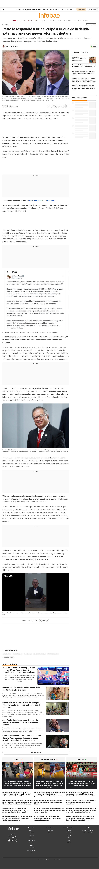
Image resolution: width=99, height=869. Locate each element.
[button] (2, 9)
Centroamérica (69, 9)
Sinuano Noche (77, 20)
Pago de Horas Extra (58, 20)
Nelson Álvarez (13, 46)
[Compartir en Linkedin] (59, 106)
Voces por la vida (25, 20)
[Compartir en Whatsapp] (48, 106)
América (31, 830)
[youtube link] (9, 840)
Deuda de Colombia (39, 654)
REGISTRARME (81, 9)
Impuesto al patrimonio (46, 20)
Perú (62, 9)
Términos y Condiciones (88, 830)
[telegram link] (12, 840)
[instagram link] (16, 837)
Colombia (45, 9)
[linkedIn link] (16, 840)
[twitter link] (12, 837)
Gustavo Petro (17, 654)
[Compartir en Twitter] (55, 106)
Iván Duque (28, 654)
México (57, 9)
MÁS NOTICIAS (36, 753)
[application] (35, 592)
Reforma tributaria (53, 654)
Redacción (50, 830)
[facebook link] (9, 837)
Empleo (50, 833)
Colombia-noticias (8, 657)
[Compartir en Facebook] (52, 106)
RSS (31, 853)
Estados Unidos (36, 9)
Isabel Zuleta (85, 20)
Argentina (28, 9)
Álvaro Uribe (6, 654)
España (51, 9)
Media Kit (69, 843)
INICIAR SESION (92, 9)
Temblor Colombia (68, 20)
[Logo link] (49, 15)
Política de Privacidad (88, 833)
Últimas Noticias (31, 850)
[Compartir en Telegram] (63, 106)
